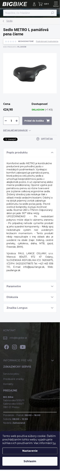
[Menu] (56, 4)
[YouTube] (22, 346)
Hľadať (52, 13)
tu (54, 443)
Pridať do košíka (34, 120)
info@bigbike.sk (18, 337)
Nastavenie (30, 450)
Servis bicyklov (11, 373)
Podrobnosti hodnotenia (47, 41)
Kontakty (8, 384)
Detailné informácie (15, 130)
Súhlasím (30, 461)
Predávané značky (13, 379)
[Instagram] (14, 346)
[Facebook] (6, 346)
